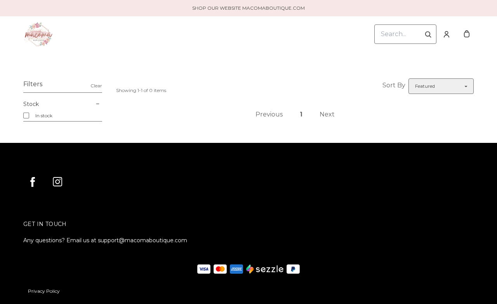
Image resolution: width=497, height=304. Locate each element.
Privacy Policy (44, 291)
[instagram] (57, 181)
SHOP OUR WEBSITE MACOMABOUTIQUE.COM (248, 8)
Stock (31, 104)
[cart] (467, 34)
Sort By (393, 85)
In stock (43, 115)
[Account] (447, 34)
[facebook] (32, 181)
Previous (269, 114)
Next (327, 114)
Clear (96, 86)
